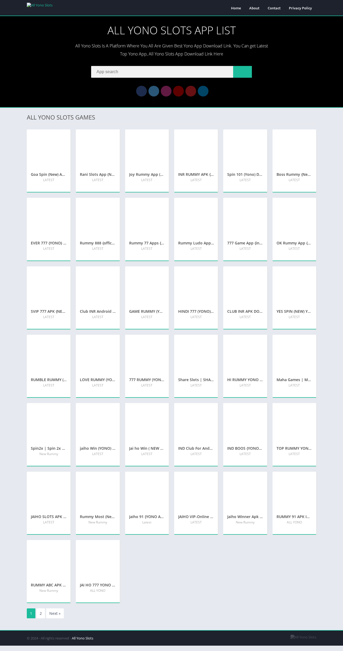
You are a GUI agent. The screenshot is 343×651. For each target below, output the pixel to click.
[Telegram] (203, 91)
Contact (274, 8)
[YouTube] (178, 91)
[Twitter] (153, 91)
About (254, 8)
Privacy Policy (300, 8)
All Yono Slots (82, 638)
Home (236, 8)
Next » (55, 613)
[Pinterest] (190, 91)
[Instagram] (166, 91)
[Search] (242, 72)
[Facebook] (141, 91)
